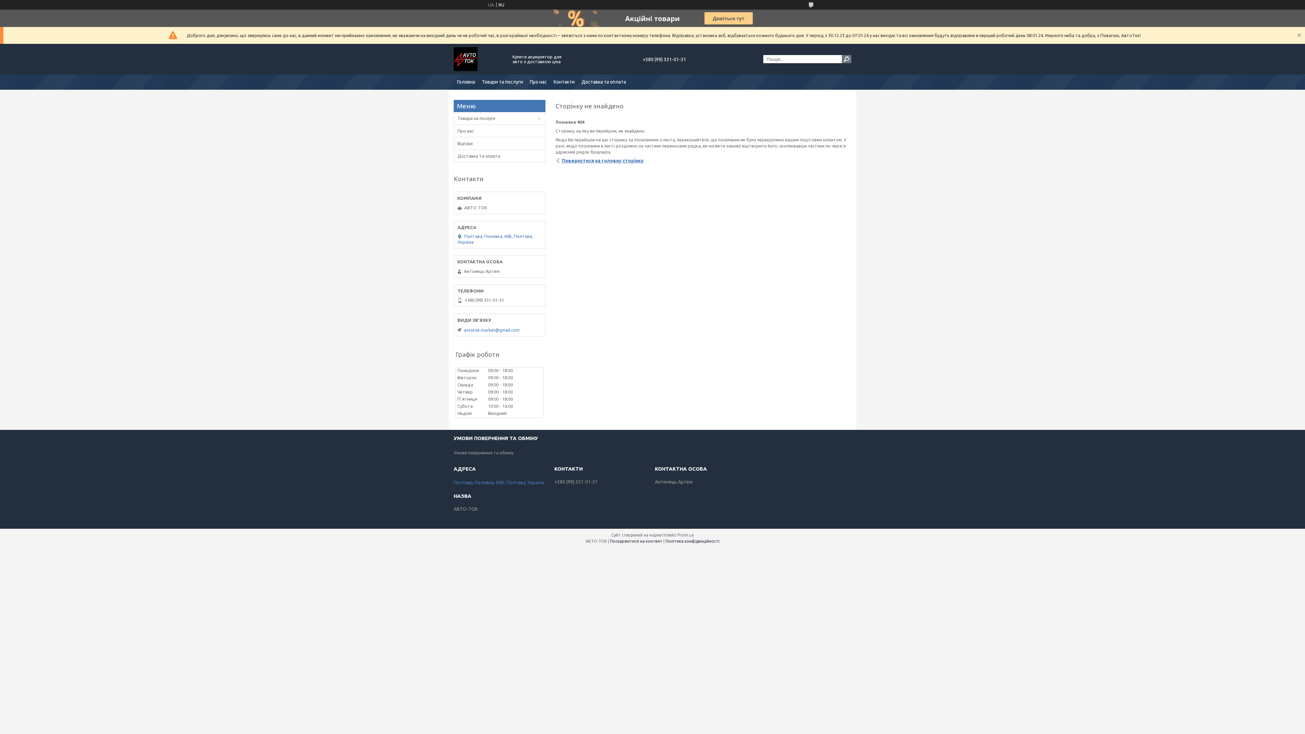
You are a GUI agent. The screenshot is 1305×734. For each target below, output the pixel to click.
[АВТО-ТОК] (479, 59)
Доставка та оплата (603, 82)
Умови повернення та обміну (484, 452)
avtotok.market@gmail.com (492, 330)
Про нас (538, 82)
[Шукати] (846, 59)
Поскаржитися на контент (636, 541)
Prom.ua (686, 535)
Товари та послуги (502, 82)
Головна (466, 82)
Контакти (564, 82)
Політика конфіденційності (692, 541)
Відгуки (465, 143)
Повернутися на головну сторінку (603, 160)
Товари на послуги (476, 118)
